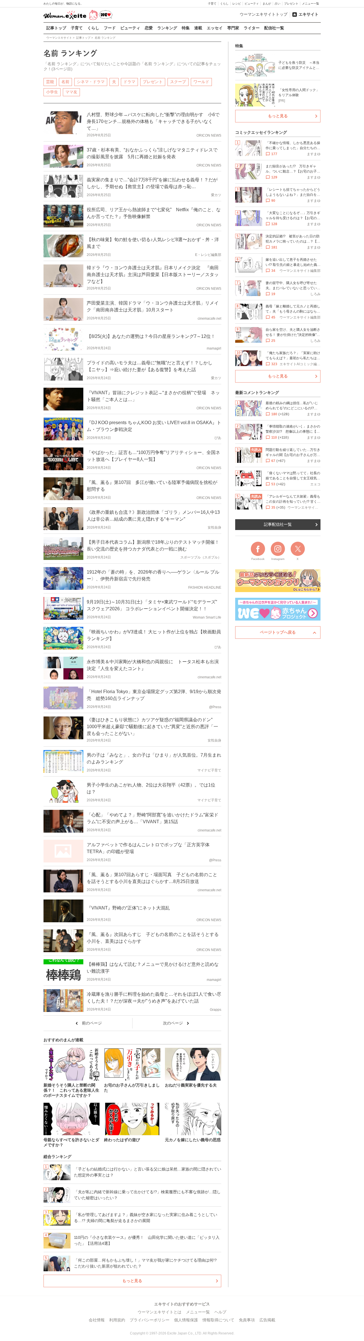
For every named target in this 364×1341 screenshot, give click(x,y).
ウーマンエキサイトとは (159, 1312)
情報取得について (218, 1320)
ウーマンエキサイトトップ (264, 14)
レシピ (236, 3)
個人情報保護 (186, 1320)
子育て (212, 3)
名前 (65, 81)
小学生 (52, 92)
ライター (252, 28)
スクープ (178, 81)
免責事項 (247, 1320)
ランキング (167, 28)
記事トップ (56, 28)
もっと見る (132, 1280)
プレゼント (291, 3)
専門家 (233, 28)
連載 (198, 28)
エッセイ (215, 28)
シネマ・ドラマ (91, 81)
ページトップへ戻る (278, 632)
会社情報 (97, 1320)
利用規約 (117, 1320)
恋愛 (149, 28)
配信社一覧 (274, 28)
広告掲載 (267, 1320)
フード (110, 28)
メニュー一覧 (310, 3)
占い (277, 3)
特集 (186, 28)
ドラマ (129, 81)
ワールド (201, 81)
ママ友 (71, 92)
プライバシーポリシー (149, 1320)
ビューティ (252, 3)
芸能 (50, 81)
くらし (224, 3)
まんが (266, 3)
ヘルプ (220, 1312)
